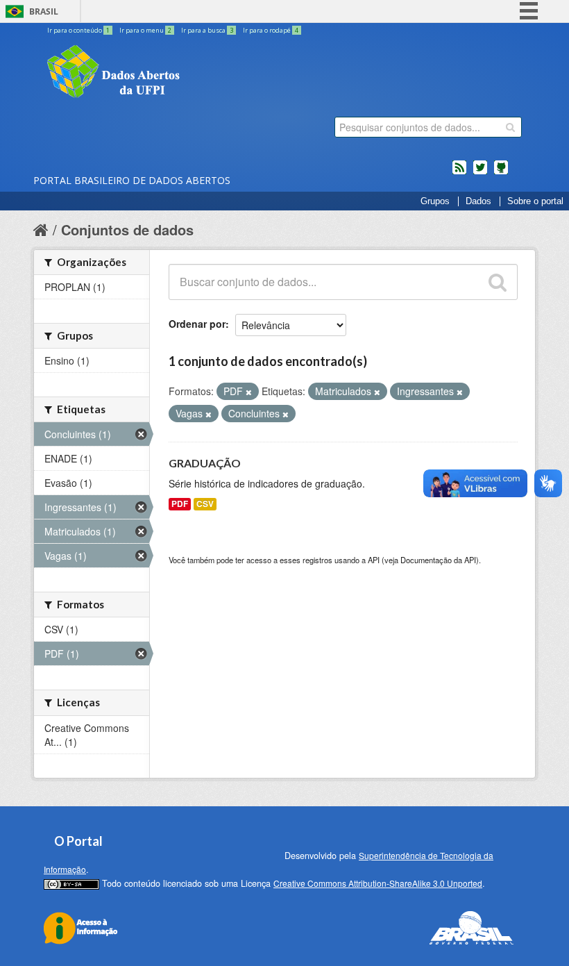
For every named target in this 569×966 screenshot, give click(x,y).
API (374, 559)
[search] (510, 127)
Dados (478, 201)
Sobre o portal (535, 201)
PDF (179, 504)
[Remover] (249, 391)
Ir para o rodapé (270, 30)
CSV (205, 504)
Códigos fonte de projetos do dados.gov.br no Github (501, 172)
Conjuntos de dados (127, 229)
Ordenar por (197, 324)
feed (459, 172)
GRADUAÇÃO (205, 462)
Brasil (43, 11)
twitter (480, 172)
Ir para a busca (207, 30)
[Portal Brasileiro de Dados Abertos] (196, 73)
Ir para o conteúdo (78, 30)
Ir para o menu (145, 30)
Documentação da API (438, 559)
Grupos (435, 201)
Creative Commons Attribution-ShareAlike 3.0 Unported (377, 883)
